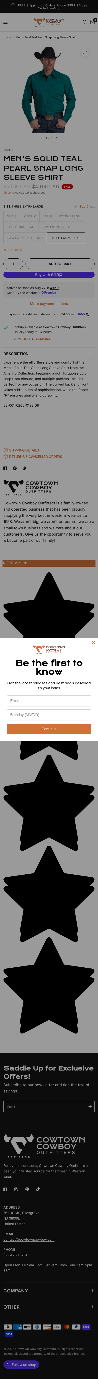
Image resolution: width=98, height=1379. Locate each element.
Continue (49, 729)
